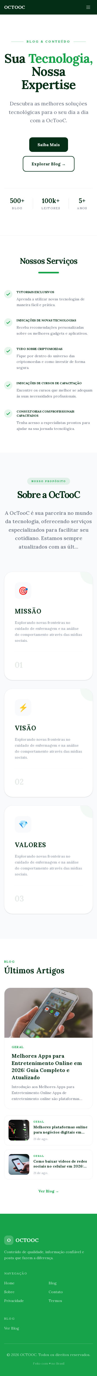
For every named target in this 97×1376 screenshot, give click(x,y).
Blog (53, 1283)
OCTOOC (14, 7)
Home (9, 1283)
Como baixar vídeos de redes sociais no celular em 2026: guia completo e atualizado (60, 1166)
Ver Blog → (48, 1191)
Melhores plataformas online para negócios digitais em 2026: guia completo (60, 1132)
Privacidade (14, 1300)
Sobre (9, 1292)
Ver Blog (11, 1328)
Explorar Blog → (49, 163)
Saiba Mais (49, 144)
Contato (56, 1292)
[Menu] (88, 7)
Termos (55, 1300)
